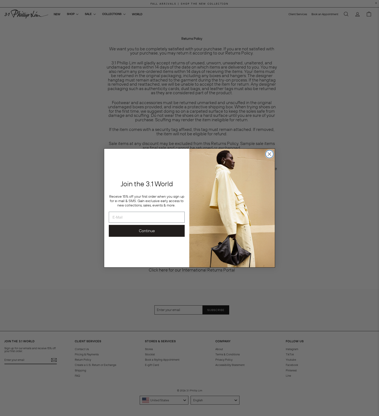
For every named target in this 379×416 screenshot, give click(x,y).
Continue (147, 230)
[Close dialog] (269, 154)
